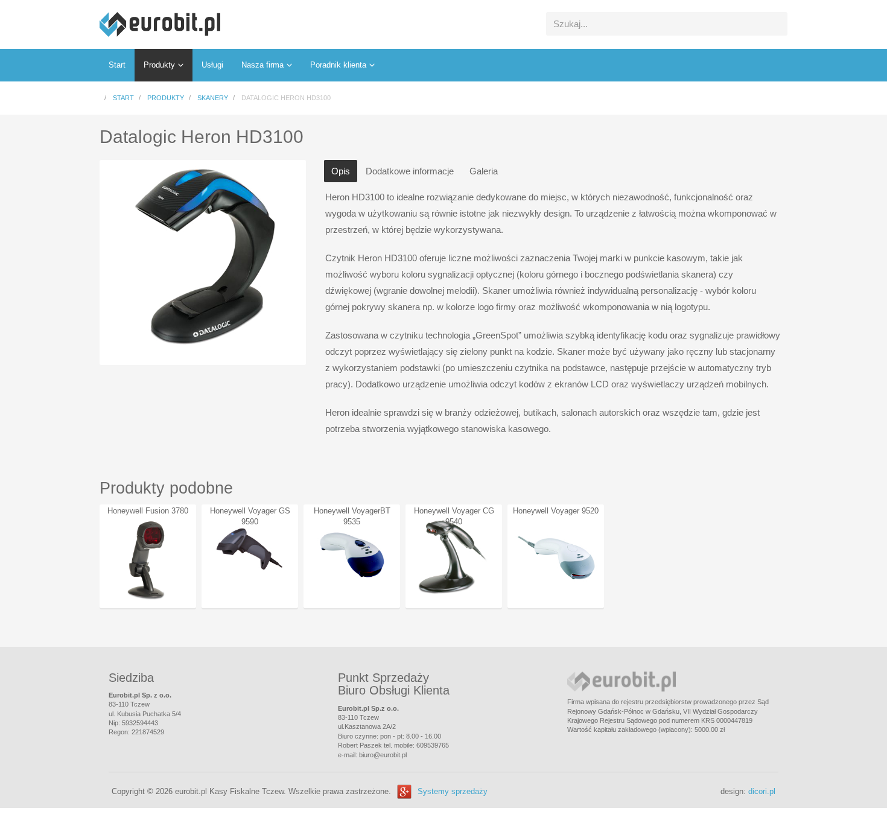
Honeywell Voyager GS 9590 (250, 516)
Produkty (159, 64)
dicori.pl (761, 791)
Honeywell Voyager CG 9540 (454, 516)
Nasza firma (262, 64)
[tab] (340, 171)
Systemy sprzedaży (453, 791)
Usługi (212, 64)
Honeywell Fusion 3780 (147, 510)
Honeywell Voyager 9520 (556, 510)
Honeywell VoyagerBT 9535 (352, 516)
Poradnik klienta (338, 64)
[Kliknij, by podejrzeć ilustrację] (203, 259)
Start (117, 64)
